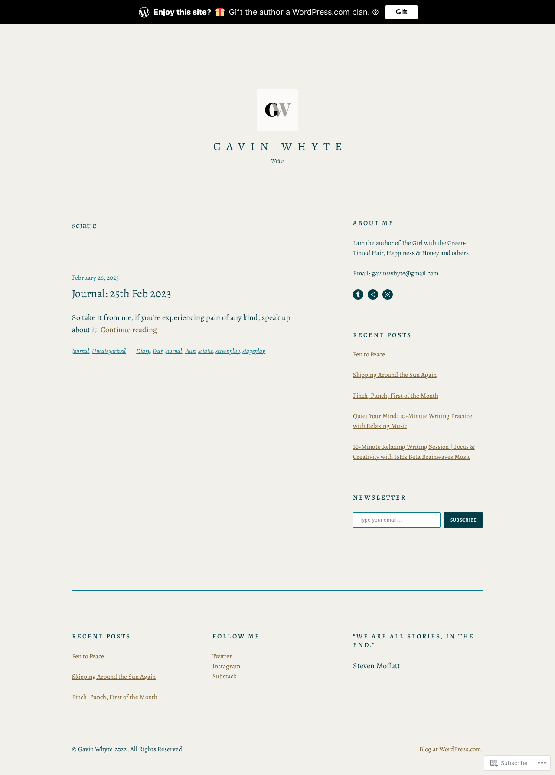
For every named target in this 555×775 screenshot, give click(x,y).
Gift (401, 12)
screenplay (227, 351)
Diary (143, 351)
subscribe (463, 520)
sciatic (205, 351)
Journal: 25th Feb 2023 (121, 293)
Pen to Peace (369, 354)
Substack (224, 676)
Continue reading (129, 329)
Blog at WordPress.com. (451, 749)
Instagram (226, 666)
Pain (190, 351)
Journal (80, 351)
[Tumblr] (358, 294)
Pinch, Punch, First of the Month (395, 395)
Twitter (222, 656)
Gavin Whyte (280, 146)
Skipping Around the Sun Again (395, 374)
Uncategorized (109, 351)
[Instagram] (387, 294)
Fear (157, 351)
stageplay (253, 351)
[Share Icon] (373, 294)
